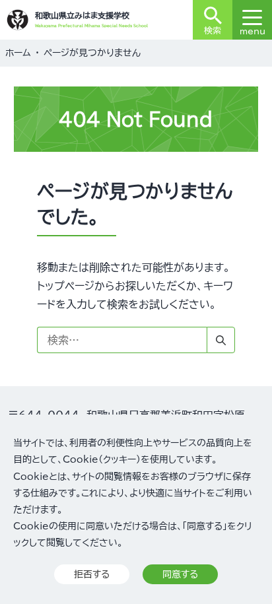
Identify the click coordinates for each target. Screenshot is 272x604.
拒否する (92, 574)
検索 (212, 30)
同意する (180, 574)
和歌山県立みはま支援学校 (82, 15)
